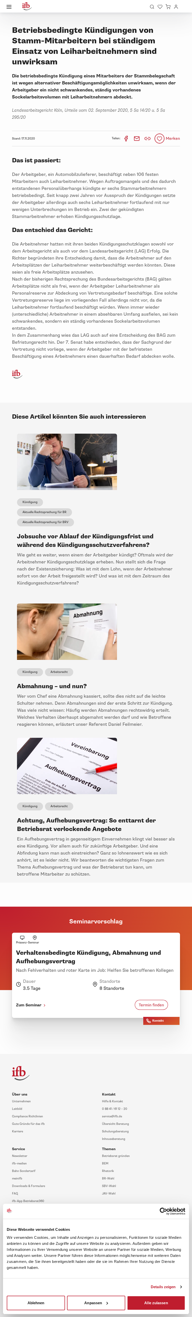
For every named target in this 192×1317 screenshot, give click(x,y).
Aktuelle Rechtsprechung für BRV (45, 522)
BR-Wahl (108, 1178)
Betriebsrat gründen (116, 1156)
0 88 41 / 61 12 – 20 (114, 1109)
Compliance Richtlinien (27, 1116)
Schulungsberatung (115, 1131)
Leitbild (17, 1109)
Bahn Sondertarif (24, 1171)
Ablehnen (36, 1302)
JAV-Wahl (109, 1193)
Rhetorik (108, 1171)
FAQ (15, 1193)
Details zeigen (163, 1287)
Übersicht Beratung (115, 1124)
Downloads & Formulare (28, 1186)
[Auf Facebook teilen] (126, 138)
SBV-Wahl (109, 1186)
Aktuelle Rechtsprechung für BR (44, 512)
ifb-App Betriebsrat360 (28, 1201)
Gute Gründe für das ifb (28, 1124)
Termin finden (151, 1005)
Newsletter (19, 1156)
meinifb (17, 1178)
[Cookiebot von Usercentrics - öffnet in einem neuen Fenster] (163, 1211)
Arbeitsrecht (59, 672)
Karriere (17, 1131)
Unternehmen (21, 1101)
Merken (173, 138)
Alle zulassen (156, 1302)
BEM (105, 1163)
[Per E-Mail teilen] (137, 138)
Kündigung (30, 502)
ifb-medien (19, 1163)
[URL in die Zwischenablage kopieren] (147, 139)
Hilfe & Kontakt (112, 1101)
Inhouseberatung (113, 1139)
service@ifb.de (112, 1116)
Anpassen (93, 1302)
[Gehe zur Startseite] (27, 6)
